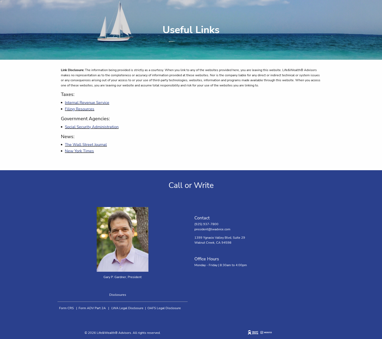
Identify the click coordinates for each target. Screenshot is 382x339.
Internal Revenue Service (87, 102)
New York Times (79, 151)
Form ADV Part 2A (92, 308)
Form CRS (66, 308)
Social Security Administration (92, 127)
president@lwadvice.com (212, 229)
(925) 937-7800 (206, 224)
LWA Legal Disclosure (127, 308)
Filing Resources (79, 109)
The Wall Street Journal (86, 144)
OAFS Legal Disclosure (164, 308)
